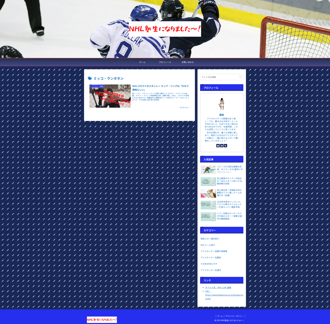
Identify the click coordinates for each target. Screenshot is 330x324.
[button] (240, 76)
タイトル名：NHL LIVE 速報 (218, 287)
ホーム (220, 316)
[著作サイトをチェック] (218, 145)
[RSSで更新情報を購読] (225, 145)
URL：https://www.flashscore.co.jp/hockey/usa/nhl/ (224, 295)
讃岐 (221, 114)
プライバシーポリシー (234, 316)
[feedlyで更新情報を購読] (221, 145)
